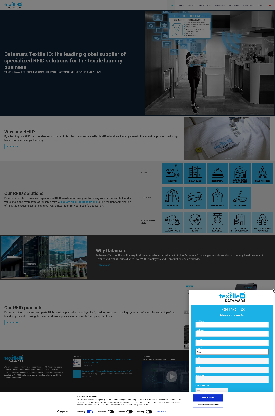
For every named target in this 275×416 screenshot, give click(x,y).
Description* (200, 375)
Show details (161, 412)
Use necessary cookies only (208, 404)
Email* (198, 357)
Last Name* (200, 330)
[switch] (111, 411)
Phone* (198, 366)
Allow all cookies (208, 397)
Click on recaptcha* (203, 385)
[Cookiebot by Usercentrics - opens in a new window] (62, 411)
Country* (199, 348)
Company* (199, 339)
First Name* (200, 321)
